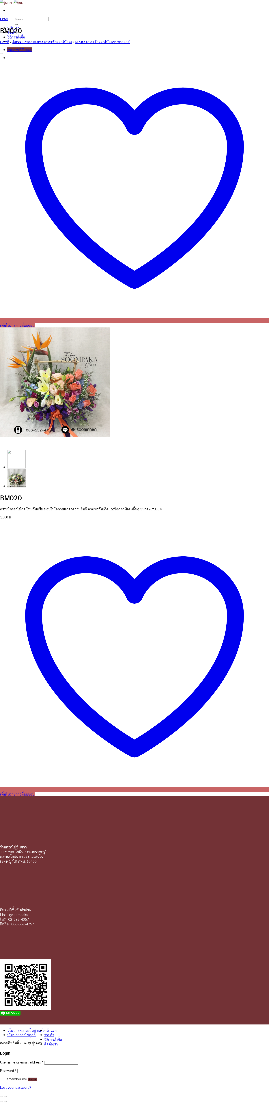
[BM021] (16, 467)
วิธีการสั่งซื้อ (16, 37)
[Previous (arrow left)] (1, 1101)
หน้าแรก (50, 1030)
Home (4, 41)
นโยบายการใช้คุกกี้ (21, 1034)
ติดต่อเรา (51, 1044)
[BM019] (16, 486)
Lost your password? (15, 1087)
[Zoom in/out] (5, 1096)
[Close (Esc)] (1, 1096)
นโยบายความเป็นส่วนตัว (25, 1030)
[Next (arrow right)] (5, 1101)
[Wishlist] (1, 53)
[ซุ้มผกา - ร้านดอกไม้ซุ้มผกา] (13, 2)
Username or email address (21, 1062)
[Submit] (16, 24)
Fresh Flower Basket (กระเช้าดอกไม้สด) (42, 41)
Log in (32, 1079)
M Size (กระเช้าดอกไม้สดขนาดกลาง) (102, 41)
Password (8, 1070)
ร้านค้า (49, 1034)
